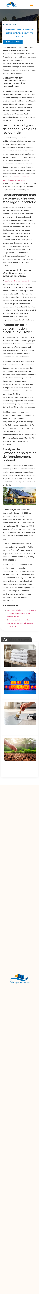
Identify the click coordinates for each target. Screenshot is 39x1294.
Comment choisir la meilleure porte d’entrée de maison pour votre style (20, 623)
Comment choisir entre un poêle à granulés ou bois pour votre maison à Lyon (21, 613)
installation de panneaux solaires (17, 281)
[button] (31, 4)
